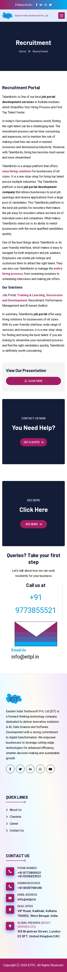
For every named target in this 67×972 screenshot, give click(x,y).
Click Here (35, 380)
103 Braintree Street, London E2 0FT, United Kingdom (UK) (38, 933)
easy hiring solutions (16, 171)
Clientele (15, 817)
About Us (16, 810)
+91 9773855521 (29, 872)
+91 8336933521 (29, 876)
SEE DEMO (31, 524)
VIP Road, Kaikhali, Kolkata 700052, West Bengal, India (37, 913)
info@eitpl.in (26, 899)
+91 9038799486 (29, 888)
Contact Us (17, 830)
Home (22, 51)
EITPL (32, 965)
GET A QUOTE (32, 442)
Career (14, 823)
